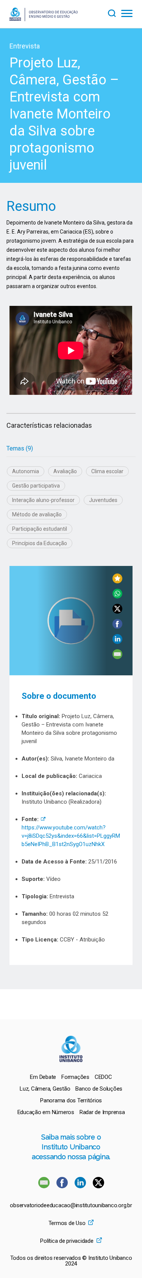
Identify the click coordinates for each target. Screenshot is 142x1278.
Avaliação (65, 471)
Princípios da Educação (39, 543)
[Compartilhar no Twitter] (117, 611)
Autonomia (25, 471)
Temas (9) (19, 448)
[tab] (19, 448)
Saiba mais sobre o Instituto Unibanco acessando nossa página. (71, 1147)
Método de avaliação (37, 514)
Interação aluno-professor (43, 500)
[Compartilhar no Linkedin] (117, 641)
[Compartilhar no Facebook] (117, 626)
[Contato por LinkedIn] (81, 1186)
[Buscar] (114, 12)
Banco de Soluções (98, 1088)
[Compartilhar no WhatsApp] (117, 596)
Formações (75, 1077)
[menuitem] (43, 1077)
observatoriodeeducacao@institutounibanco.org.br (71, 1205)
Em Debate (43, 1077)
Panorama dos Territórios (71, 1100)
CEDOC (103, 1077)
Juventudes (103, 500)
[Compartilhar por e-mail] (117, 657)
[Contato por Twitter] (98, 1186)
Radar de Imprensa (102, 1112)
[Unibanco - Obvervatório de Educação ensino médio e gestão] (43, 19)
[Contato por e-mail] (44, 1186)
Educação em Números (45, 1112)
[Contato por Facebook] (63, 1186)
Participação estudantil (39, 529)
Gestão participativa (36, 486)
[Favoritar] (117, 581)
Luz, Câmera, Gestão (45, 1088)
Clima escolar (107, 471)
